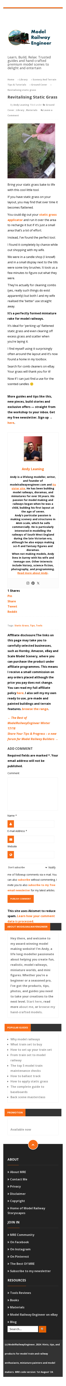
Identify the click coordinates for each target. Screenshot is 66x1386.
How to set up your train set (31, 1050)
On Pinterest (19, 1257)
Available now (20, 1129)
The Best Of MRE (22, 1264)
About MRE (18, 1172)
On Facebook (19, 1242)
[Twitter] (38, 583)
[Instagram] (28, 583)
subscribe (24, 879)
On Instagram (20, 1249)
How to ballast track (25, 1076)
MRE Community (22, 1235)
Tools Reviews (20, 1293)
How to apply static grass (29, 1081)
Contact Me (18, 1179)
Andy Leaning (21, 104)
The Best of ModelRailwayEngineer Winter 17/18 (29, 723)
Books (14, 1300)
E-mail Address (17, 831)
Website (12, 846)
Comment (13, 773)
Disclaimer (18, 1194)
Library (23, 79)
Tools (39, 625)
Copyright (17, 1201)
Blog (13, 1322)
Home (11, 79)
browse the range (35, 709)
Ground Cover (39, 84)
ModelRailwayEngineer (21, 1344)
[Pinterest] (33, 583)
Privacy (15, 1186)
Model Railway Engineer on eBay (34, 1315)
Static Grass (21, 625)
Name (12, 815)
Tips (32, 625)
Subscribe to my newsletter (30, 1271)
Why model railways (25, 1039)
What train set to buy (26, 1044)
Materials (31, 110)
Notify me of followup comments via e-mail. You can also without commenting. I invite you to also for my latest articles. (32, 878)
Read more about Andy (32, 573)
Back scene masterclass (27, 1097)
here (11, 423)
